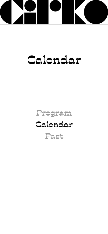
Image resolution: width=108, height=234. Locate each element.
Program (54, 113)
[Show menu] (96, 12)
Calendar (54, 125)
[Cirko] (54, 12)
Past (54, 136)
